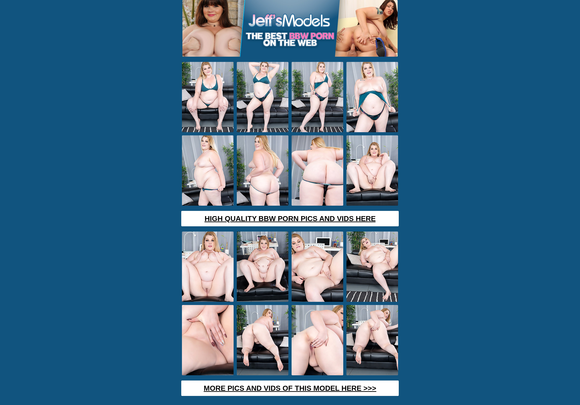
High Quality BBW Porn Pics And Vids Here (290, 219)
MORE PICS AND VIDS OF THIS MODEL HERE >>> (290, 388)
